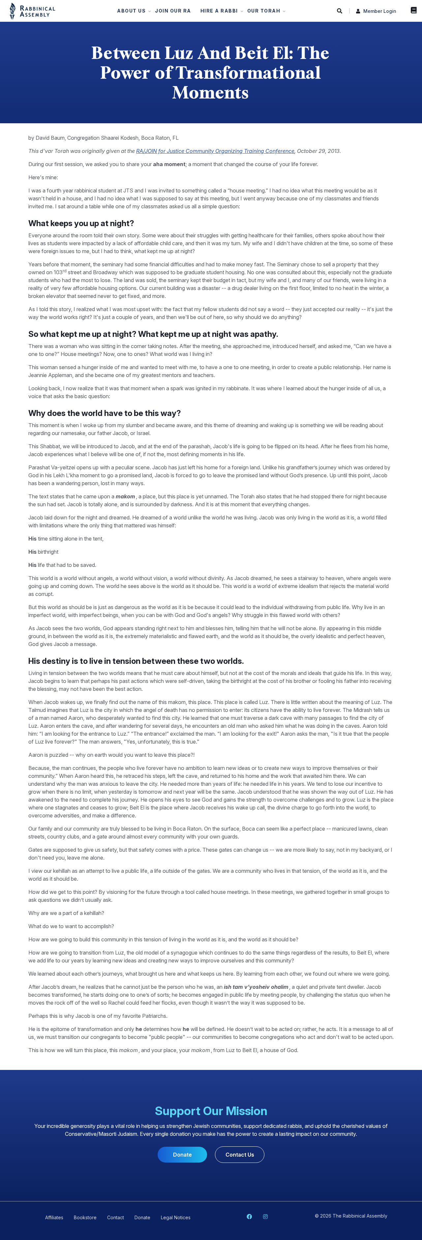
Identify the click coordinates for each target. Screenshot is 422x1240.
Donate (182, 1154)
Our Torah (262, 12)
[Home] (32, 10)
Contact (115, 1217)
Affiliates (54, 1217)
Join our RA (173, 11)
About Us (129, 12)
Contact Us (240, 1154)
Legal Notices (176, 1217)
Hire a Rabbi (217, 12)
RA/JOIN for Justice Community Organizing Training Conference (215, 151)
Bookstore (412, 10)
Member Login (379, 11)
